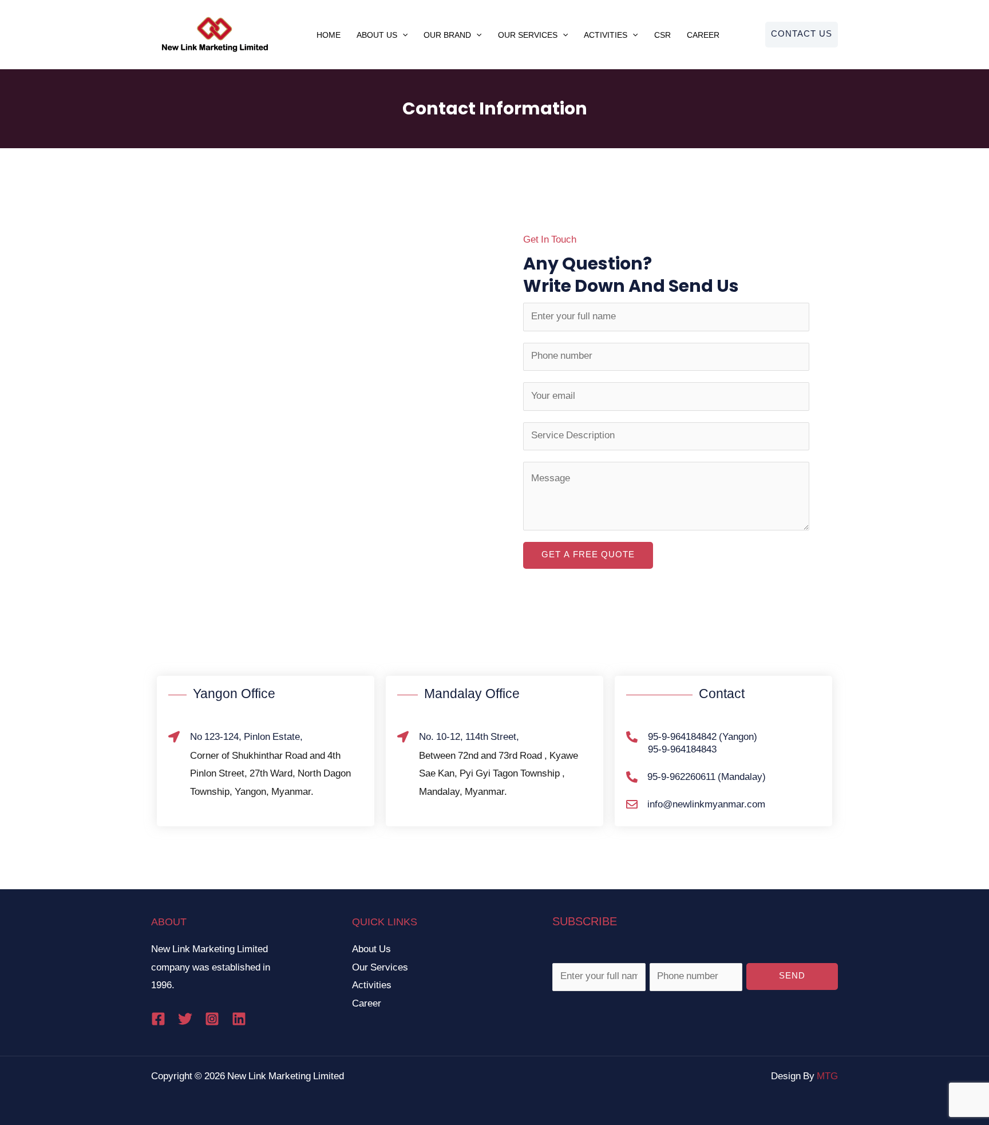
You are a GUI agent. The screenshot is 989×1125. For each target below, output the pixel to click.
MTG (827, 1077)
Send (792, 976)
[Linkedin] (239, 1019)
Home (329, 34)
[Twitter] (185, 1019)
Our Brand (447, 34)
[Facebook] (158, 1019)
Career (703, 34)
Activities (605, 34)
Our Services (527, 34)
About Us (377, 34)
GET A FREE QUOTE (588, 555)
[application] (402, 35)
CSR (662, 34)
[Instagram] (212, 1019)
